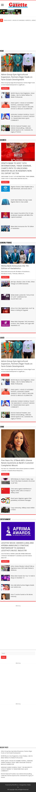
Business (3, 140)
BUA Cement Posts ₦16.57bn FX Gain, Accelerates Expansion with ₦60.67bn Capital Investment (22, 215)
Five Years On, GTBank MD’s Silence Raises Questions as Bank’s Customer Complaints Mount (17, 463)
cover (2, 338)
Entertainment (5, 519)
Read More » (5, 88)
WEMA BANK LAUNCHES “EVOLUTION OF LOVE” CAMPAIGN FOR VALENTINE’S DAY (22, 297)
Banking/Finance (6, 243)
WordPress (15, 785)
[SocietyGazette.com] (18, 4)
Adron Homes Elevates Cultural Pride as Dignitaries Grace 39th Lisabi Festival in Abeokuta (22, 568)
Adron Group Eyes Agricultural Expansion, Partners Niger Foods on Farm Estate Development (16, 77)
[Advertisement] (18, 35)
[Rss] (18, 787)
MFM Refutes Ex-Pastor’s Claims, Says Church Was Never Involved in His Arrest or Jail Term (23, 481)
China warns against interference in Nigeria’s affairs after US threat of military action (21, 490)
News (2, 51)
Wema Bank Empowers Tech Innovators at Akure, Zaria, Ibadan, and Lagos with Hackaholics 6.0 (22, 323)
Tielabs (29, 785)
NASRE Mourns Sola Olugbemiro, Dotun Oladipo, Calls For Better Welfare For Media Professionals (22, 95)
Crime (2, 427)
